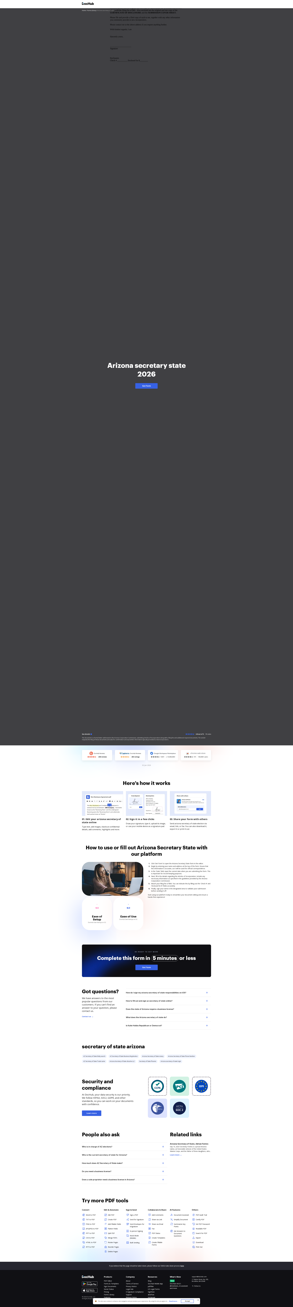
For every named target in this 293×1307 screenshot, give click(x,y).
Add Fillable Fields (114, 1224)
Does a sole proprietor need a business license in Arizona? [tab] (108, 1179)
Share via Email (157, 1224)
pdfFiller (151, 1286)
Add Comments (157, 1215)
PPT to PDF (90, 1233)
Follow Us (197, 1286)
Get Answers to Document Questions (179, 1233)
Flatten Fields (113, 1229)
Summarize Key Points (179, 1225)
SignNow (151, 1292)
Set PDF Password (203, 1224)
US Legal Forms (154, 1289)
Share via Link (157, 1219)
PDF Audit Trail (201, 1215)
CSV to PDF (90, 1238)
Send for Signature (137, 1219)
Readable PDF (201, 1229)
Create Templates (158, 1238)
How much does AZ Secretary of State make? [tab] (102, 1163)
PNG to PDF (90, 1224)
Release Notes (131, 1297)
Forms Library (109, 1295)
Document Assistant (181, 1215)
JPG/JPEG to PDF (92, 1229)
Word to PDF (91, 1215)
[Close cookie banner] (198, 1300)
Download (199, 1242)
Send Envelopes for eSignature (137, 1225)
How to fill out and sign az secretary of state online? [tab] (149, 1001)
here (182, 1266)
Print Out (199, 1247)
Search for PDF (201, 1233)
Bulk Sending (134, 1243)
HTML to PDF (91, 1242)
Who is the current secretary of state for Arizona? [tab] (104, 1155)
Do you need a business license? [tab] (96, 1171)
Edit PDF (111, 1215)
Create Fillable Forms (157, 1243)
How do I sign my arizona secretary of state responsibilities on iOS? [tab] (156, 993)
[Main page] (88, 4)
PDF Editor (108, 1281)
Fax (153, 1229)
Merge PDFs (112, 1238)
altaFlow (151, 1295)
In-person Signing (136, 1231)
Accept (187, 1301)
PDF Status (156, 1233)
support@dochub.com (199, 1277)
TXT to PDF (90, 1219)
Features (107, 1297)
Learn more (92, 1113)
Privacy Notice (131, 1286)
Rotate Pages (113, 1242)
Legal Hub (129, 1289)
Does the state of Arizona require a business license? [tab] (150, 1009)
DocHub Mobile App (155, 1284)
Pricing (106, 1292)
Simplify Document (181, 1219)
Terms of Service (132, 1284)
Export (198, 1238)
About (128, 1281)
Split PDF (111, 1233)
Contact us (86, 1016)
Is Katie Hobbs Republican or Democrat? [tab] (144, 1025)
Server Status (109, 1289)
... (172, 1301)
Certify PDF (200, 1219)
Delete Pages (113, 1251)
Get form (146, 967)
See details (86, 734)
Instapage (151, 1297)
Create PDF (112, 1219)
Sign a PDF (134, 1215)
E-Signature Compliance (135, 1292)
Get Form (146, 386)
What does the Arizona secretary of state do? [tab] (146, 1017)
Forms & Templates (111, 1284)
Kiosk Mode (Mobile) (134, 1237)
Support (129, 1295)
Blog (149, 1281)
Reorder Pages (113, 1247)
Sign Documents (110, 1286)
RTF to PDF (90, 1247)
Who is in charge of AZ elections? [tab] (97, 1147)
